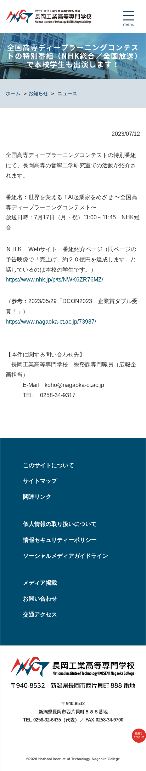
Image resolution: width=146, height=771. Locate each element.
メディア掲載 (40, 583)
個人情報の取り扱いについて (60, 524)
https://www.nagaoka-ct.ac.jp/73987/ (51, 322)
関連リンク (37, 497)
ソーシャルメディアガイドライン (65, 556)
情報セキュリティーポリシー (60, 540)
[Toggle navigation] (128, 18)
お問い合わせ (40, 599)
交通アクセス (40, 614)
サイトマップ (40, 481)
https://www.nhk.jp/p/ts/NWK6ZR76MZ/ (54, 280)
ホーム (13, 93)
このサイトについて (48, 465)
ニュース (67, 93)
